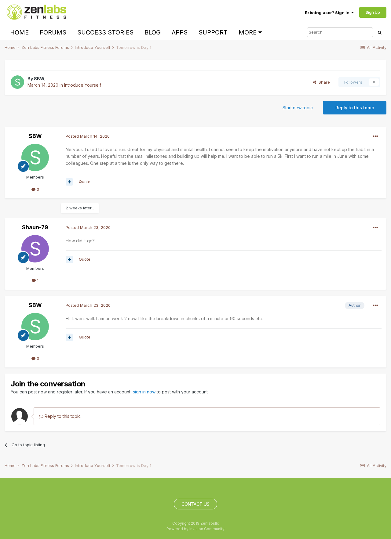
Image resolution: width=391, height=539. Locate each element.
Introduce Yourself (82, 85)
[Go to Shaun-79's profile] (35, 248)
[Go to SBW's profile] (17, 82)
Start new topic (298, 107)
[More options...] (375, 136)
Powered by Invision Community (195, 528)
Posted (88, 136)
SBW (39, 78)
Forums (53, 32)
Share (323, 82)
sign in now (144, 391)
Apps (180, 32)
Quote (84, 181)
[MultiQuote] (69, 182)
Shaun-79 (35, 227)
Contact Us (195, 504)
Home (19, 32)
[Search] (379, 32)
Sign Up (373, 12)
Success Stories (105, 32)
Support (213, 32)
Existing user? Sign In (328, 12)
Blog (152, 32)
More (248, 32)
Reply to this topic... (63, 416)
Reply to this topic (354, 107)
